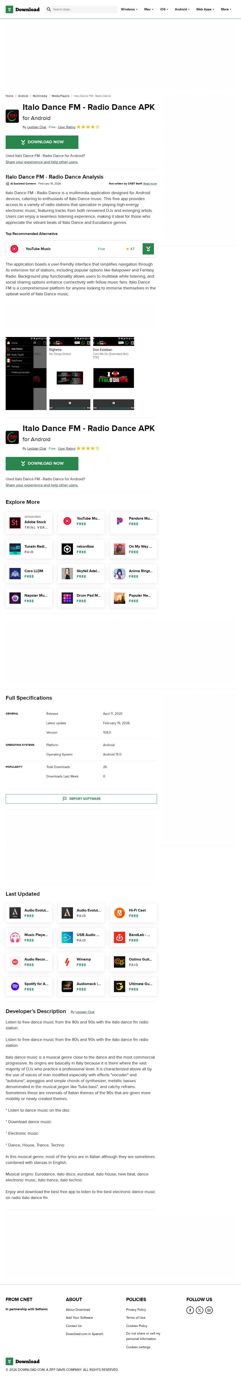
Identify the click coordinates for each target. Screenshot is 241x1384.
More (225, 9)
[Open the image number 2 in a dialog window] (113, 373)
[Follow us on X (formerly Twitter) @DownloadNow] (199, 1310)
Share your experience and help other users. (42, 162)
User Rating (66, 127)
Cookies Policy (136, 1326)
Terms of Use (135, 1318)
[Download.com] (23, 9)
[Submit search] (49, 9)
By (34, 127)
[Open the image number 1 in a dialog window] (69, 373)
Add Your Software (79, 1318)
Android (181, 9)
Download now (46, 142)
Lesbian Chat (85, 1012)
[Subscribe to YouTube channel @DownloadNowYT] (209, 1310)
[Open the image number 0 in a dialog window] (26, 373)
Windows (128, 9)
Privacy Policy (136, 1310)
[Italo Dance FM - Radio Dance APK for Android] (12, 116)
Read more (150, 183)
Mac (147, 9)
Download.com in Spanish (84, 1334)
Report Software (84, 799)
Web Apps (204, 9)
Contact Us (74, 1326)
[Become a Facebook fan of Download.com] (190, 1310)
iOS (162, 9)
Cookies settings (138, 1347)
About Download (78, 1310)
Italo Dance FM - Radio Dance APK (89, 112)
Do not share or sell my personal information (143, 1336)
